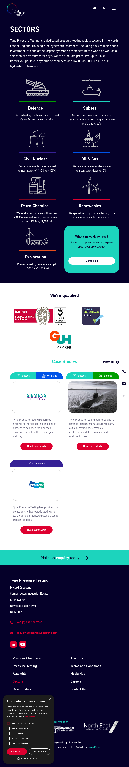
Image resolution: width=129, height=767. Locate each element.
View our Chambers (27, 658)
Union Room (94, 747)
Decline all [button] (39, 751)
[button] (28, 758)
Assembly (19, 673)
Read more (30, 716)
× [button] (50, 699)
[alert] (28, 729)
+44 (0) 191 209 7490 (29, 622)
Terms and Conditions (85, 666)
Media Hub (77, 673)
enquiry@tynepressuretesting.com (37, 633)
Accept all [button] (17, 751)
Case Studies (22, 689)
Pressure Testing (25, 666)
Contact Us (78, 689)
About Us (76, 658)
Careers (76, 681)
